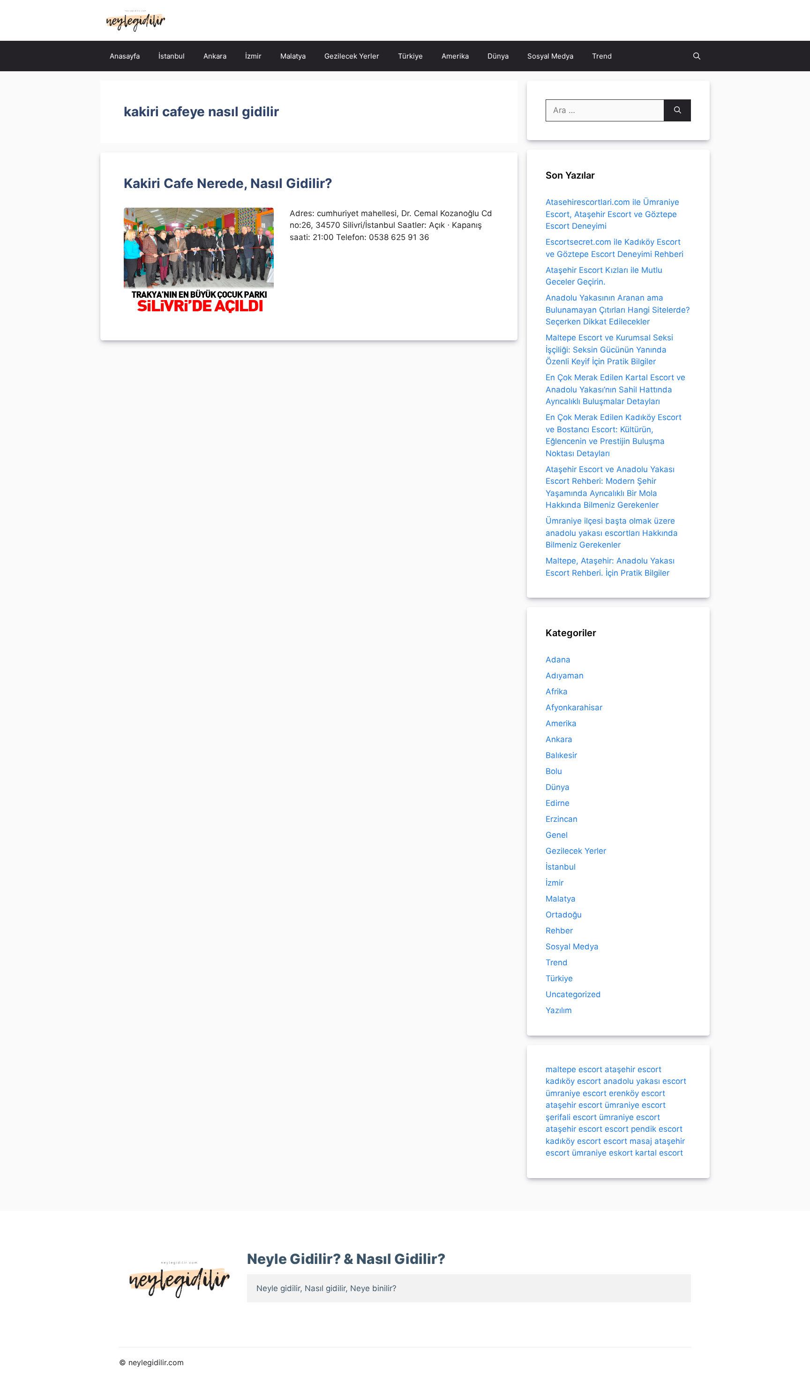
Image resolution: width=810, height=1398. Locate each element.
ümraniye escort (576, 1093)
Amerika (455, 56)
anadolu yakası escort (644, 1081)
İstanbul (171, 56)
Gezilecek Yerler (351, 56)
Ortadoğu (564, 914)
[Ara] (677, 110)
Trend (602, 56)
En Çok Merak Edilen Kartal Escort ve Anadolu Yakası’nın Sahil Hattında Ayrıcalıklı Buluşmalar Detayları (615, 389)
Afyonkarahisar (574, 707)
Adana (558, 659)
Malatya (293, 56)
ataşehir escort (633, 1069)
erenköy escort (637, 1093)
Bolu (554, 771)
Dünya (498, 56)
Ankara (214, 56)
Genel (557, 835)
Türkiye (410, 56)
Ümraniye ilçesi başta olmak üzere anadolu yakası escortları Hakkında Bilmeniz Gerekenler (612, 532)
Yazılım (559, 1010)
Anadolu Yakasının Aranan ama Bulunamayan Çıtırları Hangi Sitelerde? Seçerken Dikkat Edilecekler (618, 309)
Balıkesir (561, 755)
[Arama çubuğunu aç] (697, 56)
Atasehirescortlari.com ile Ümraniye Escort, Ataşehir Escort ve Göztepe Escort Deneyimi (612, 214)
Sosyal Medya (550, 56)
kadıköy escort (573, 1081)
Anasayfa (125, 56)
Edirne (558, 803)
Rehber (559, 930)
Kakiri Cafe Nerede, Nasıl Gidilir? (228, 183)
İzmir (253, 56)
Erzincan (562, 819)
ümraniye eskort (602, 1152)
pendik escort (656, 1129)
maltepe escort (574, 1069)
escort (617, 1129)
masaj (641, 1141)
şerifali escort (571, 1117)
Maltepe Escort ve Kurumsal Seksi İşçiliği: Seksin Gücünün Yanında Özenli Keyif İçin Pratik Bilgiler (609, 349)
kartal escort (659, 1152)
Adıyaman (565, 675)
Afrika (557, 691)
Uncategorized (573, 994)
